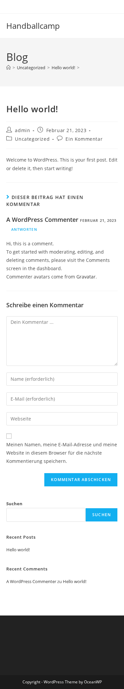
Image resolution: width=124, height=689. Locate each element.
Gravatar (86, 276)
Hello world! (18, 550)
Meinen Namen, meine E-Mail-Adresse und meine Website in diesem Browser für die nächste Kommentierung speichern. (61, 452)
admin (22, 130)
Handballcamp (33, 25)
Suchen (14, 504)
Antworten (24, 229)
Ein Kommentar (84, 139)
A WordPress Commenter (42, 219)
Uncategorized (32, 139)
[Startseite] (8, 68)
